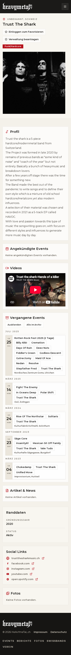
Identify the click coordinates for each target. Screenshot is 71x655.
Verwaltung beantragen (24, 39)
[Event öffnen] (38, 355)
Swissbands (56, 640)
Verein (8, 646)
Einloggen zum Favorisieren (26, 31)
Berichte (24, 640)
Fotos (39, 640)
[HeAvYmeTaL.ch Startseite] (17, 6)
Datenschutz (59, 632)
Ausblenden (14, 324)
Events (8, 640)
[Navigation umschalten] (65, 6)
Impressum (40, 632)
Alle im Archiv (34, 324)
